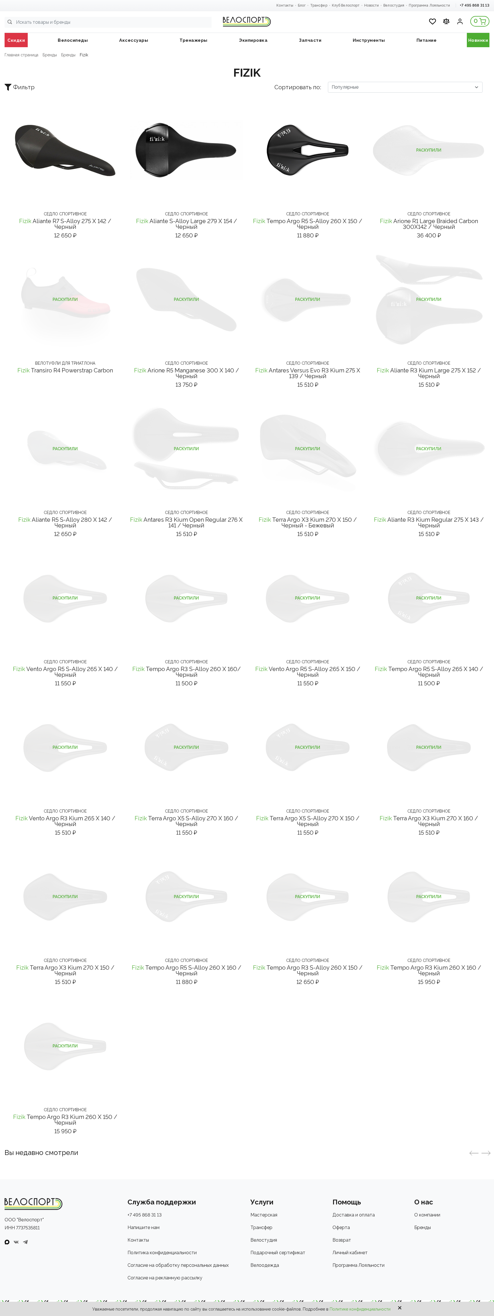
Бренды (422, 1227)
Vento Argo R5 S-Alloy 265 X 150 (307, 672)
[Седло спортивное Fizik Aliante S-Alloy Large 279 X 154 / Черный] (186, 150)
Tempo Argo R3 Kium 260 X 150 (65, 1119)
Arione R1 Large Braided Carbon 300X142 (429, 224)
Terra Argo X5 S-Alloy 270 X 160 (186, 821)
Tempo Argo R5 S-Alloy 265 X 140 (429, 672)
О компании (427, 1215)
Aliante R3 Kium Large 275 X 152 (429, 373)
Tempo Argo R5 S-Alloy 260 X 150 (307, 224)
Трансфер (318, 5)
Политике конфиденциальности (360, 1309)
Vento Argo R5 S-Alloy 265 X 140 (65, 672)
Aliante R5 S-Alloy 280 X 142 (65, 522)
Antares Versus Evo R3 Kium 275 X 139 (307, 373)
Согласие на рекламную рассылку (165, 1278)
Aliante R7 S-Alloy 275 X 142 (65, 224)
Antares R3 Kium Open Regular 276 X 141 (186, 522)
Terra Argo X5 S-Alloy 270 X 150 (307, 821)
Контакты (284, 5)
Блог (301, 5)
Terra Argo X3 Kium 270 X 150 (308, 522)
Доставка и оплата (353, 1215)
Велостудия (393, 5)
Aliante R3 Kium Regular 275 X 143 (429, 522)
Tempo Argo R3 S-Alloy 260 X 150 (307, 970)
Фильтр (24, 87)
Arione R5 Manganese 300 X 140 (186, 373)
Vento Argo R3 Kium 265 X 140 (65, 821)
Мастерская (263, 1215)
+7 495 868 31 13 (474, 5)
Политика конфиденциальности (162, 1252)
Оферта (341, 1227)
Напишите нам (144, 1227)
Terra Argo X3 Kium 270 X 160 (429, 821)
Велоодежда (264, 1265)
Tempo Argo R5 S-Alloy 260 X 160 (186, 970)
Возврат (341, 1240)
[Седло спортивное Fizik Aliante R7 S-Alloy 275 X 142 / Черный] (65, 150)
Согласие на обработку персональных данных (178, 1265)
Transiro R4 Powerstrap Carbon (65, 370)
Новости (371, 5)
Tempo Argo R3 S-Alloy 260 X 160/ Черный (186, 672)
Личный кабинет (350, 1252)
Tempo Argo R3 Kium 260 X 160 (429, 970)
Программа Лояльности (429, 5)
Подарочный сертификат (277, 1252)
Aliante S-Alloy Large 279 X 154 (186, 224)
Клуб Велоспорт (346, 5)
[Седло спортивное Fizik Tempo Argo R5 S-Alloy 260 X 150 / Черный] (307, 150)
